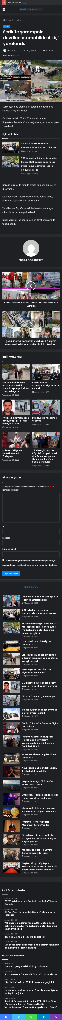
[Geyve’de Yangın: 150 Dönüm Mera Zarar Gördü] (11, 785)
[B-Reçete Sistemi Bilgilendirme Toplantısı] (11, 758)
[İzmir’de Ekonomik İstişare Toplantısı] (11, 645)
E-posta (6, 538)
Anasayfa (9, 20)
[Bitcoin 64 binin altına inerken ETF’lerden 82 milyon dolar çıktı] (11, 812)
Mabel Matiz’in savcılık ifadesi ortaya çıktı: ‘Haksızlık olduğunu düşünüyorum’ (39, 838)
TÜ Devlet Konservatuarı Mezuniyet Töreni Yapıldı (35, 823)
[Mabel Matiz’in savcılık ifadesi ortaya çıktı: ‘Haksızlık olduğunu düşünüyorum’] (11, 839)
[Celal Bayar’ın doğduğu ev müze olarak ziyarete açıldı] (11, 714)
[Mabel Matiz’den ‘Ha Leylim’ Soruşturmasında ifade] (11, 854)
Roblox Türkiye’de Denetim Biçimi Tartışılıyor (12, 453)
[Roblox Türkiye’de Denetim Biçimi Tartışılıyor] (16, 440)
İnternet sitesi (9, 549)
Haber (19, 20)
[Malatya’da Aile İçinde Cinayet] (46, 407)
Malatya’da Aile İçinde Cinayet (44, 419)
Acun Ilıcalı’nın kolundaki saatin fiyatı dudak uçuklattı (39, 769)
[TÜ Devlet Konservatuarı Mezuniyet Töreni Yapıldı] (11, 826)
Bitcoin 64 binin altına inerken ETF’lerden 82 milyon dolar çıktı (39, 810)
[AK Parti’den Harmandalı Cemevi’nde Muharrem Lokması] (10, 147)
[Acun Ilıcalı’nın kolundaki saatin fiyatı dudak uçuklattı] (11, 772)
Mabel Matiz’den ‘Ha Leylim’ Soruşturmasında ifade (37, 851)
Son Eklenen (31, 586)
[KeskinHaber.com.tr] (31, 9)
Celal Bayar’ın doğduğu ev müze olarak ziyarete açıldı (39, 711)
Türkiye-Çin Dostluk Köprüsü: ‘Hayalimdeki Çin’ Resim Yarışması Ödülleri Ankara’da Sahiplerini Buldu (44, 456)
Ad (4, 526)
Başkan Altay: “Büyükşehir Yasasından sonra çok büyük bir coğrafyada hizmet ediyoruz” (39, 866)
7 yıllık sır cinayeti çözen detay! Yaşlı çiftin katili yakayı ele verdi (15, 420)
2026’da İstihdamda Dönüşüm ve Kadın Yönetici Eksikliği (40, 598)
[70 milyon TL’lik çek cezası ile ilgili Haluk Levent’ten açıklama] (11, 799)
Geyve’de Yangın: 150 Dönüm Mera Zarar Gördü (37, 783)
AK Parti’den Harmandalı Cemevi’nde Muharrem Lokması (39, 612)
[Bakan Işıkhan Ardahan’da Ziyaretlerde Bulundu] (46, 372)
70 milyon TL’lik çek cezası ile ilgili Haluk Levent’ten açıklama (40, 796)
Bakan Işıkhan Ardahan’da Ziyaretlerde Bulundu (46, 385)
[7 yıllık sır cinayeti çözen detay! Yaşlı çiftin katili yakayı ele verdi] (16, 407)
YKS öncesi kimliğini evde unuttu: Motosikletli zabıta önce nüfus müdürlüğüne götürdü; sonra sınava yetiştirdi (40, 628)
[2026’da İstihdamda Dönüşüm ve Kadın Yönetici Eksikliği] (11, 601)
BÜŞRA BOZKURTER (16, 51)
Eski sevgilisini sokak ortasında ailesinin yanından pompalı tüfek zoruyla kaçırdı (15, 387)
